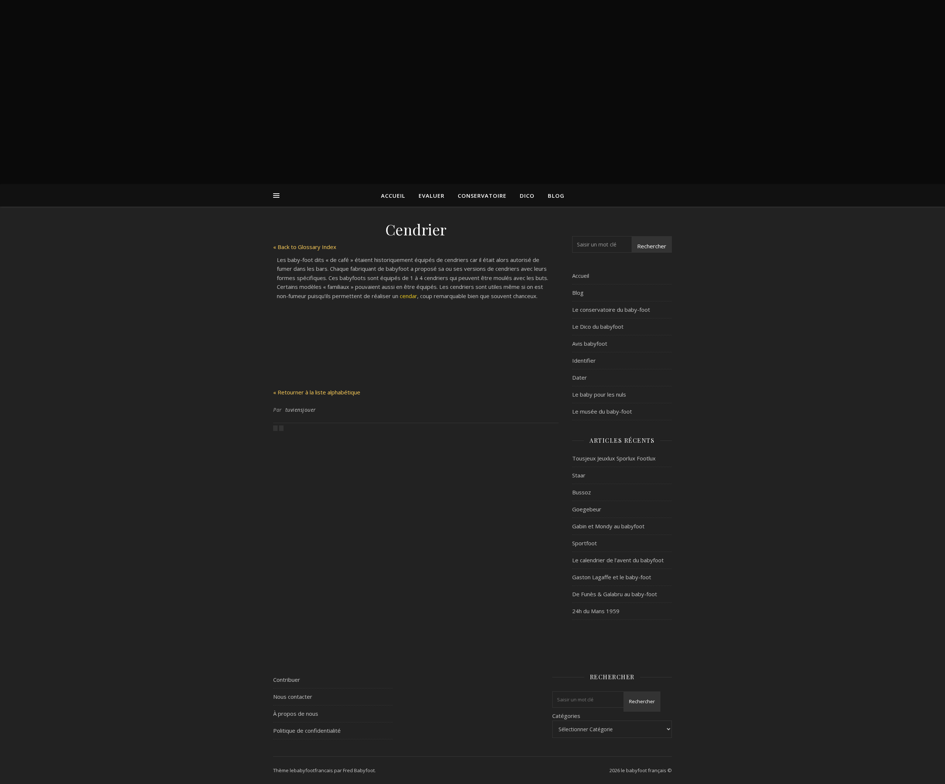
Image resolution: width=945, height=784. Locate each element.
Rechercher (651, 246)
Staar (578, 475)
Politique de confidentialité (307, 730)
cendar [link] (408, 296)
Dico (527, 195)
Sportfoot (584, 543)
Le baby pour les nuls (599, 394)
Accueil (393, 195)
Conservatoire (482, 195)
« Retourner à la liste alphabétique (316, 392)
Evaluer (431, 195)
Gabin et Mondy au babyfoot (608, 526)
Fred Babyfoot (359, 770)
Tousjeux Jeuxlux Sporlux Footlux (614, 458)
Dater (579, 377)
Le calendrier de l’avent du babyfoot (618, 560)
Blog (556, 195)
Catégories (566, 715)
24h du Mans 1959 (595, 611)
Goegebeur (586, 509)
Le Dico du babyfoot (597, 326)
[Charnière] (276, 427)
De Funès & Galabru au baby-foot (614, 594)
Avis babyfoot (589, 343)
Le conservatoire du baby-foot (611, 309)
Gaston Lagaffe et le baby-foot (611, 577)
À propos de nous (295, 713)
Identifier (584, 360)
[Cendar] (281, 427)
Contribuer (286, 679)
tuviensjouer (300, 409)
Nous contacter (292, 696)
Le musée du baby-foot (602, 411)
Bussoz (581, 492)
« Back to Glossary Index (304, 247)
